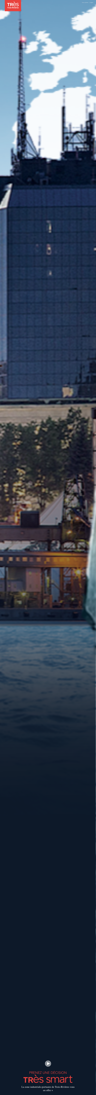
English (91, 2)
